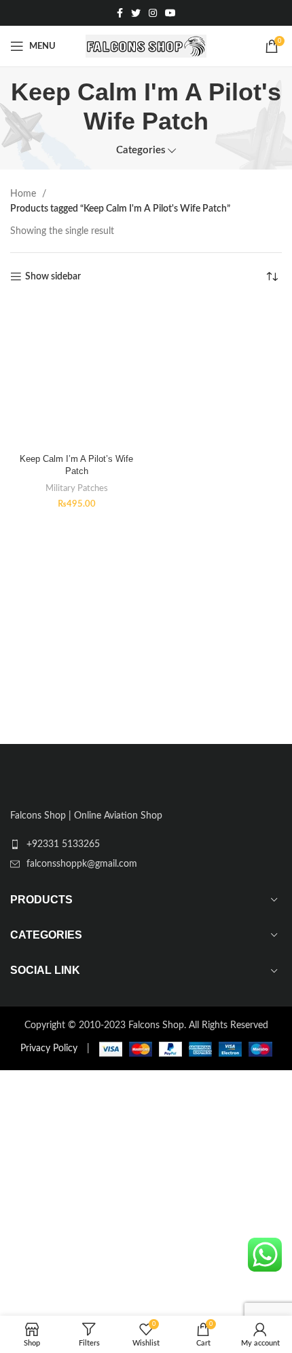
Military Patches (76, 488)
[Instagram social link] (153, 13)
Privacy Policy (48, 1048)
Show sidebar (53, 276)
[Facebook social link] (120, 13)
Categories (141, 150)
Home (24, 194)
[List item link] (146, 844)
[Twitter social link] (136, 13)
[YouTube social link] (170, 13)
